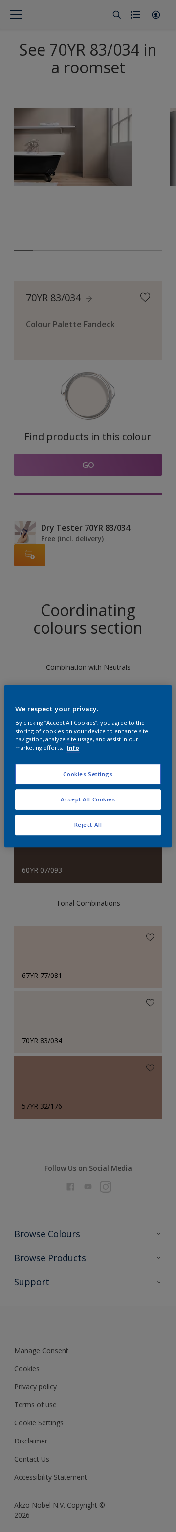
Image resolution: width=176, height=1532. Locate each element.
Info (73, 747)
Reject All (88, 824)
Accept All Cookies (88, 799)
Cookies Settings (87, 774)
